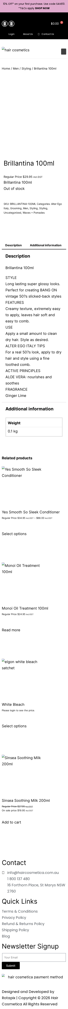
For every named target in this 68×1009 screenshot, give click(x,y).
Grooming (16, 208)
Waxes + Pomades (34, 212)
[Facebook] (5, 24)
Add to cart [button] (11, 822)
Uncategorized (12, 212)
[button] (62, 34)
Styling (26, 68)
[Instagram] (11, 24)
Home (6, 68)
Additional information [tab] (45, 245)
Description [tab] (13, 245)
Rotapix (8, 997)
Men (16, 68)
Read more (11, 630)
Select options (14, 534)
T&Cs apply (27, 8)
